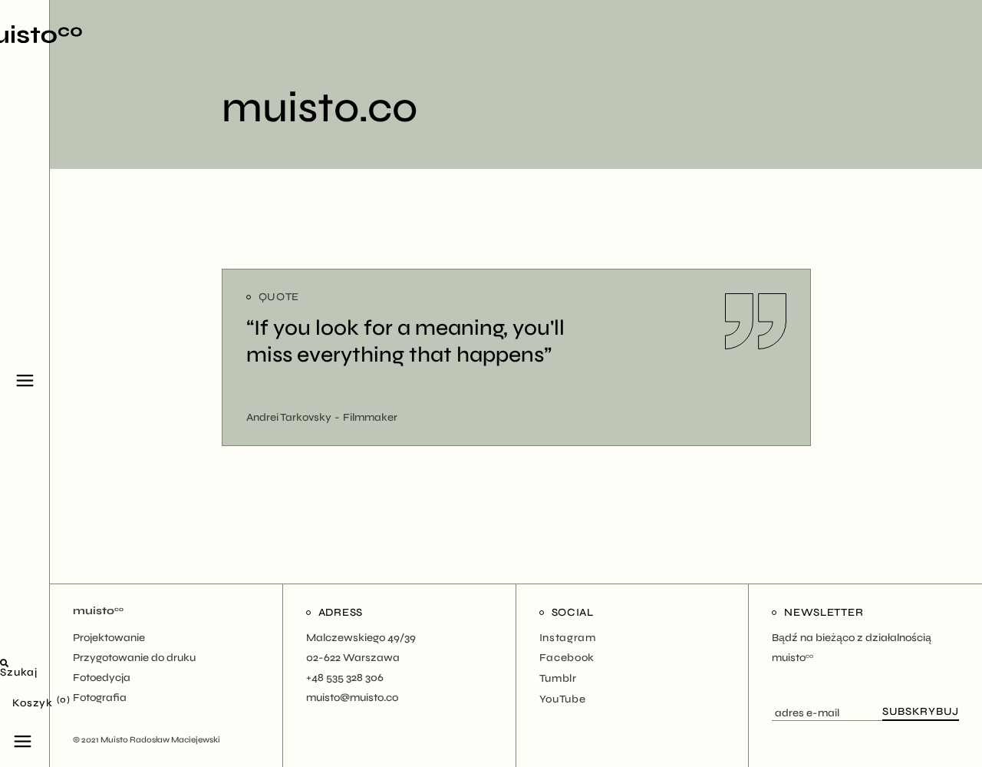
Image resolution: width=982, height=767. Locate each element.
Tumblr (558, 678)
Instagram (567, 637)
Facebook (567, 657)
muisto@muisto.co (352, 697)
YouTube (562, 699)
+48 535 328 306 (345, 677)
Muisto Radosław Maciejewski (160, 740)
